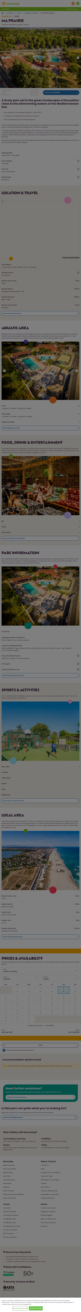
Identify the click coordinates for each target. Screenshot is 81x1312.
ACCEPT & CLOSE (36, 1308)
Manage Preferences (20, 1308)
